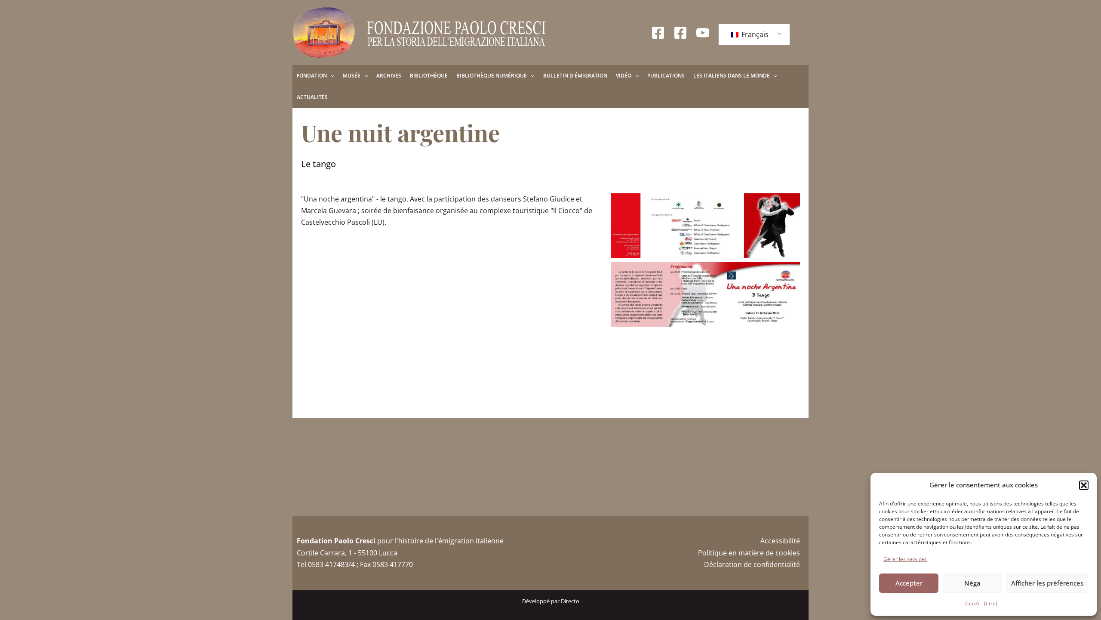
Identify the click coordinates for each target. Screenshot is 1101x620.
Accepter (909, 583)
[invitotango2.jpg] (705, 294)
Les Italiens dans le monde (731, 75)
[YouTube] (703, 33)
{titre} (972, 603)
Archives (388, 75)
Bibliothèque (429, 75)
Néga (972, 583)
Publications (666, 75)
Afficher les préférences (1047, 583)
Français (754, 34)
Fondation (312, 75)
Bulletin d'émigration (575, 75)
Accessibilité (780, 541)
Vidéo (623, 75)
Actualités (312, 97)
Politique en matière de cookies (749, 553)
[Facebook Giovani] (680, 33)
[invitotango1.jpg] (705, 225)
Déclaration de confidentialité (752, 564)
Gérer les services (905, 559)
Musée (351, 75)
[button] (1083, 485)
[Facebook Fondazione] (658, 33)
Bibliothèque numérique (491, 75)
